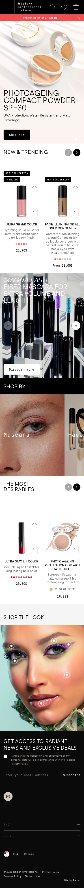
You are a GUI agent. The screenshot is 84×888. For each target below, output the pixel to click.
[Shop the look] (67, 675)
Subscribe (71, 775)
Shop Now (19, 135)
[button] (67, 675)
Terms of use (32, 876)
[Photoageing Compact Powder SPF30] (42, 82)
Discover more (21, 369)
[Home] (29, 7)
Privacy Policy (50, 872)
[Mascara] (32, 435)
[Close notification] (78, 18)
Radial (76, 880)
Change (29, 854)
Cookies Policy (13, 876)
